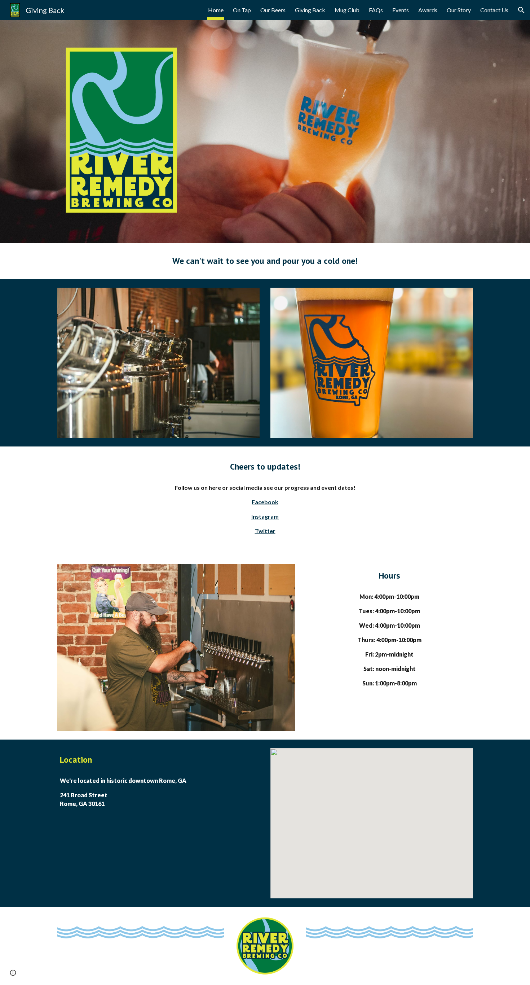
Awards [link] (427, 9)
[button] (521, 10)
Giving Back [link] (310, 9)
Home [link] (216, 9)
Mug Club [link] (347, 9)
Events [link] (400, 9)
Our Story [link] (459, 9)
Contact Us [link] (494, 9)
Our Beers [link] (273, 9)
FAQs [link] (376, 9)
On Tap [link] (242, 9)
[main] (265, 261)
